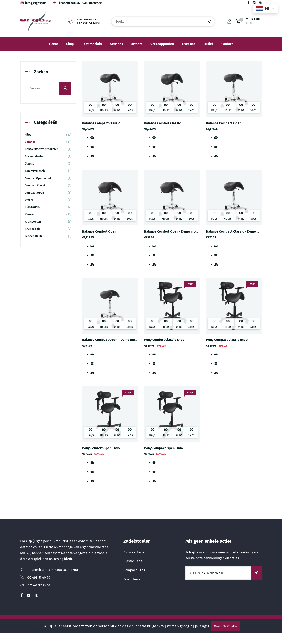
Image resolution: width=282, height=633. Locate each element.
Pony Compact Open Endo (163, 448)
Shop (70, 44)
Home (53, 44)
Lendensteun (48, 236)
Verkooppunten (162, 44)
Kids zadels (48, 207)
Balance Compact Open (223, 123)
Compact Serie (134, 570)
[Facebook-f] (248, 3)
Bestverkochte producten (48, 149)
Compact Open (48, 192)
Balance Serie (133, 552)
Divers (48, 200)
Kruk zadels (48, 229)
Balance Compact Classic (101, 123)
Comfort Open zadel (48, 178)
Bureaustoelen (48, 156)
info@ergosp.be (35, 3)
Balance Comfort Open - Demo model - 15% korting (183, 231)
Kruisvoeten (48, 222)
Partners (135, 44)
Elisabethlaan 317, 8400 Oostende (79, 3)
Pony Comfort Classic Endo (164, 340)
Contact (227, 44)
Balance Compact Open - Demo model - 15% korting (121, 340)
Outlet (208, 44)
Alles (48, 134)
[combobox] (163, 21)
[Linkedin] (254, 3)
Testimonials (92, 44)
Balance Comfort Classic (162, 123)
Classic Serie (132, 561)
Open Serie (131, 579)
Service (115, 44)
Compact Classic (48, 185)
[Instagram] (260, 3)
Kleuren (48, 214)
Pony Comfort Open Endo (101, 448)
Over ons (188, 44)
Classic (48, 163)
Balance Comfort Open (99, 231)
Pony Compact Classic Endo (227, 340)
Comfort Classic (48, 171)
